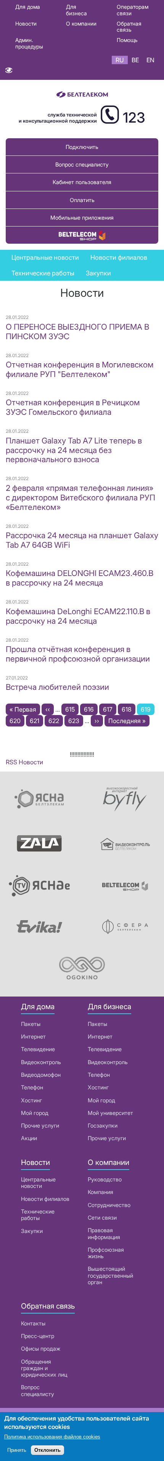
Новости (26, 23)
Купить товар (82, 235)
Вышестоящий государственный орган (110, 1275)
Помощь (127, 40)
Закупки (98, 273)
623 (75, 721)
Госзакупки (102, 1125)
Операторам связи (132, 9)
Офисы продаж (40, 1348)
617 (109, 709)
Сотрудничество (109, 1205)
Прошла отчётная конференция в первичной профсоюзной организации (78, 653)
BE (135, 60)
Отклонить (47, 1450)
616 (91, 709)
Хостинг (31, 1100)
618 (128, 709)
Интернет (33, 1036)
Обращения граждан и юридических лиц (44, 1368)
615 (72, 709)
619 (147, 710)
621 (36, 721)
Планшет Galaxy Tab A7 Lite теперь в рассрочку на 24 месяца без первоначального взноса (74, 450)
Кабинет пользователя (82, 182)
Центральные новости (45, 257)
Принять (16, 1450)
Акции (29, 1138)
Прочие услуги (40, 1125)
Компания (100, 1192)
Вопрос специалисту (82, 164)
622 (55, 721)
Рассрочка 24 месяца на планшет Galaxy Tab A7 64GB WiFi (82, 540)
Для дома (27, 6)
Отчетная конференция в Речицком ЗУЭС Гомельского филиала (73, 407)
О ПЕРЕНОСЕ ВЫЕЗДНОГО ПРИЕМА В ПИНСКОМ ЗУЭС (77, 331)
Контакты (33, 1323)
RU (120, 60)
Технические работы (42, 273)
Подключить (82, 147)
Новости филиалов (118, 257)
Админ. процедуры (29, 43)
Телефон (32, 1087)
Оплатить (82, 200)
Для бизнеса (76, 9)
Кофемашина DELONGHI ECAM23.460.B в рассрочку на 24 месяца (79, 577)
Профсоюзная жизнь (106, 1252)
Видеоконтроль (41, 1062)
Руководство (105, 1179)
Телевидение (38, 1049)
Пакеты (30, 1024)
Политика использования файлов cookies (52, 1437)
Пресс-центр (37, 1336)
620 (17, 721)
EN (150, 60)
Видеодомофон (41, 1074)
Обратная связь (129, 26)
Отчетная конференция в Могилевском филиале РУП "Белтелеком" (80, 369)
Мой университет (110, 1113)
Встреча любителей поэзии (57, 687)
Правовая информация (104, 1233)
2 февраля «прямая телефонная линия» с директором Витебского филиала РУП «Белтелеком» (80, 497)
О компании (81, 23)
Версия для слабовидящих (8, 72)
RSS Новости (24, 762)
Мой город (34, 1113)
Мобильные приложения (82, 217)
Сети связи (102, 1217)
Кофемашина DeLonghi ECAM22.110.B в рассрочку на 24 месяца (78, 616)
